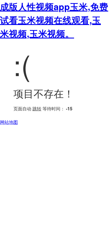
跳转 (36, 108)
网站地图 (9, 122)
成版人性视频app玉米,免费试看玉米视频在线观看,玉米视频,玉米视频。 (54, 20)
